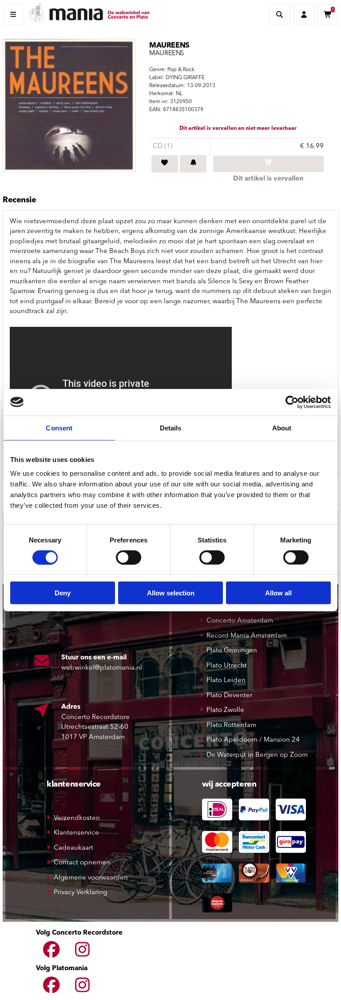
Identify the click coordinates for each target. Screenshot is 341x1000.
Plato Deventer (229, 695)
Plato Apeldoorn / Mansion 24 (253, 740)
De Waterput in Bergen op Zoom (257, 755)
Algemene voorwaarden (91, 878)
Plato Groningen (231, 650)
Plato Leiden (226, 680)
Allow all (278, 593)
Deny (63, 593)
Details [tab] (171, 427)
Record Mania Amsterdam (246, 636)
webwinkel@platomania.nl (101, 668)
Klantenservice (76, 833)
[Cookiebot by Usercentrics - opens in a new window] (292, 402)
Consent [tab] (59, 427)
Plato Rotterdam (231, 725)
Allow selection (170, 593)
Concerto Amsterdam (239, 621)
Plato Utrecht (226, 666)
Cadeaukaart (73, 848)
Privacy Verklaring (80, 892)
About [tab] (282, 427)
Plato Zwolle (225, 710)
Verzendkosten (77, 818)
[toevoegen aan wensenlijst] (164, 164)
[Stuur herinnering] (193, 164)
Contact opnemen (82, 862)
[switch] (128, 557)
